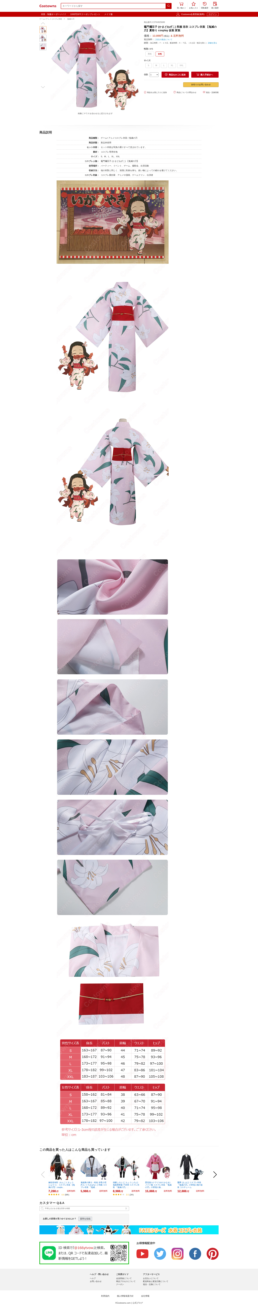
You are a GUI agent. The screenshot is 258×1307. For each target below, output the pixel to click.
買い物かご (181, 5)
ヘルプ (93, 1278)
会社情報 (145, 1296)
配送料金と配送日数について (155, 1281)
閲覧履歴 (204, 5)
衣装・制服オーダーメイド (53, 14)
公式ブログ (137, 1303)
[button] (42, 23)
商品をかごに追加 (175, 74)
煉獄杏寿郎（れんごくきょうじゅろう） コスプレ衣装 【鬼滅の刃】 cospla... (61, 1184)
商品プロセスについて (126, 1281)
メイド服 (108, 14)
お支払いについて (151, 1278)
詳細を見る (212, 43)
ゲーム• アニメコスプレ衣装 (50, 19)
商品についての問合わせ (184, 92)
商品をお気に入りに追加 (155, 92)
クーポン (120, 1284)
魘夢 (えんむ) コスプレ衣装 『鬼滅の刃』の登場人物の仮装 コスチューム (190, 1184)
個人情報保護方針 (125, 1296)
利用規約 (105, 1296)
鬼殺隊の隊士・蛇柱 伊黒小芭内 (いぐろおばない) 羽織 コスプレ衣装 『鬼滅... (94, 1184)
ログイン (213, 14)
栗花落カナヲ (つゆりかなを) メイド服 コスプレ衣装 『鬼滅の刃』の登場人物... (158, 1184)
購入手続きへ (205, 74)
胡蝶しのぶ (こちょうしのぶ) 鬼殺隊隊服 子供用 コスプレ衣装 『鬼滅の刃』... (126, 1184)
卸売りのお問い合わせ (201, 84)
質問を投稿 (85, 1219)
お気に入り (193, 5)
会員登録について (124, 1278)
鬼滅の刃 (70, 19)
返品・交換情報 (211, 92)
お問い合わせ (96, 1281)
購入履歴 (215, 5)
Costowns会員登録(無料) (193, 14)
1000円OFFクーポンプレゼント (85, 14)
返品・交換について (152, 1284)
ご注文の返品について (163, 39)
